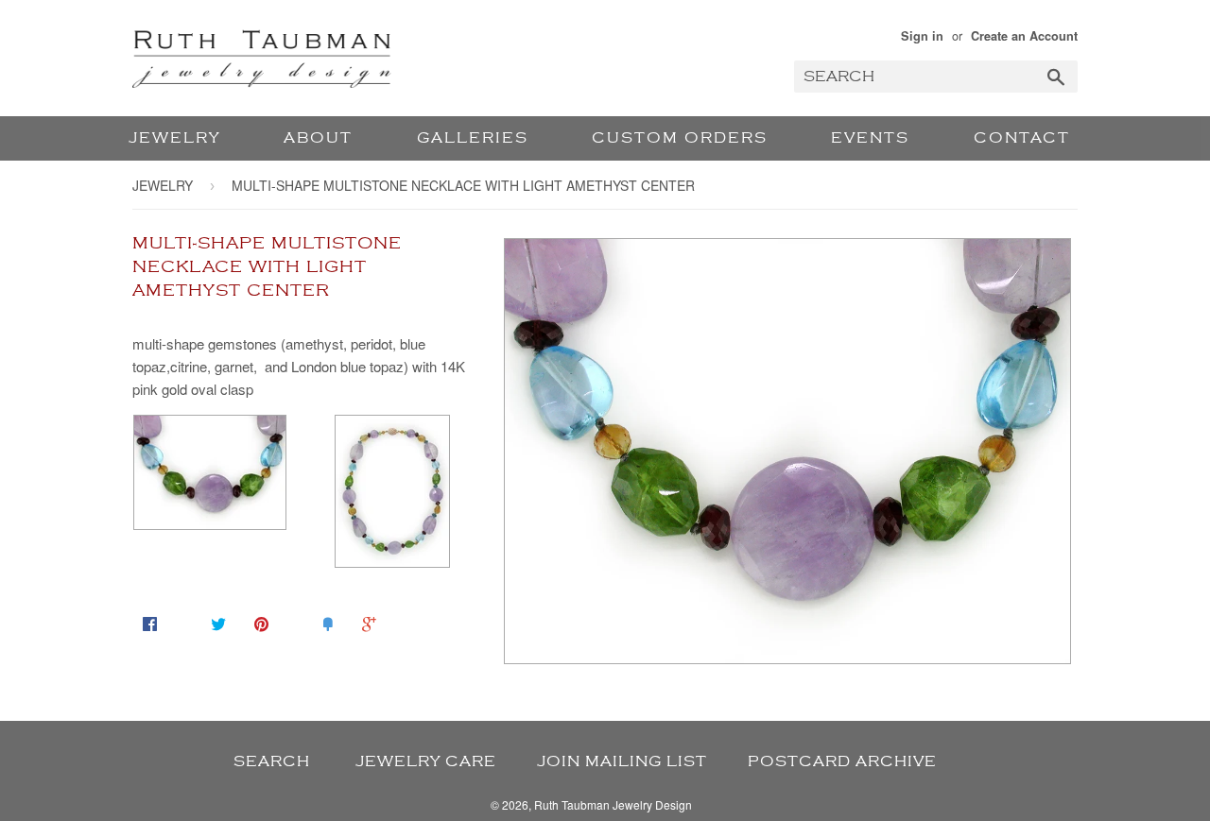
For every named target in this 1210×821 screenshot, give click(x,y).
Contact (1022, 137)
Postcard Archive (842, 761)
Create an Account (1024, 35)
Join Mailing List (622, 761)
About (318, 137)
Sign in (922, 35)
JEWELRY (174, 137)
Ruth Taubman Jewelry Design (613, 804)
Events (870, 137)
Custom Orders (680, 137)
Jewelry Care (425, 761)
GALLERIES (472, 137)
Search (271, 761)
